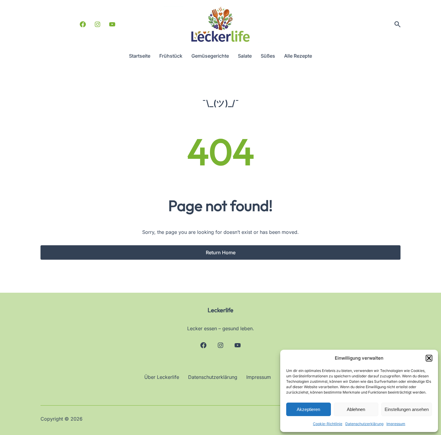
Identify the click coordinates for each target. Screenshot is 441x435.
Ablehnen (356, 409)
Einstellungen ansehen (407, 409)
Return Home (221, 252)
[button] (429, 358)
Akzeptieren (308, 409)
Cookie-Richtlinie (327, 423)
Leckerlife (220, 310)
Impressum (395, 423)
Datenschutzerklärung (364, 423)
